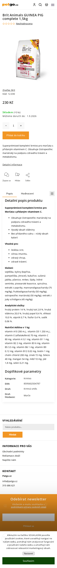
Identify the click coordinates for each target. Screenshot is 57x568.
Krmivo (27, 378)
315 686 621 (8, 485)
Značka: (9, 90)
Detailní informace (12, 164)
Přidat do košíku (15, 135)
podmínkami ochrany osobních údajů (28, 507)
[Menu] (53, 5)
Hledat (12, 434)
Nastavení (28, 553)
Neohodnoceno (24, 24)
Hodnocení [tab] (27, 193)
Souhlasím (28, 560)
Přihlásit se (28, 526)
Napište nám (9, 459)
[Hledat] (40, 5)
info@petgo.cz (9, 481)
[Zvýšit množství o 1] (20, 125)
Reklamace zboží (11, 455)
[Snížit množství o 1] (6, 125)
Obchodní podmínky (13, 451)
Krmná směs (30, 388)
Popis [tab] (9, 193)
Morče (27, 395)
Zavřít (47, 184)
